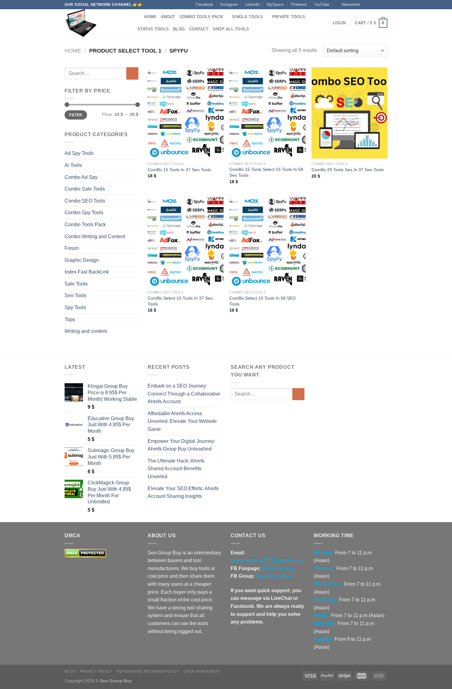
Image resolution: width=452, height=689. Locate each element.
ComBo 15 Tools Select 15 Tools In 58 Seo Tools (266, 172)
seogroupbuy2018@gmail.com (266, 560)
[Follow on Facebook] (367, 4)
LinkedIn (252, 4)
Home (150, 16)
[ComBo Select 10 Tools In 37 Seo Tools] (186, 241)
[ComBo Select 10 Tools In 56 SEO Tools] (267, 241)
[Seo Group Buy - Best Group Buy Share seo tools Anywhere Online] (95, 23)
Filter (75, 115)
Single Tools (247, 16)
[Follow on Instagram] (373, 4)
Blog (179, 29)
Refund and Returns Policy (148, 671)
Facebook (204, 4)
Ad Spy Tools (79, 153)
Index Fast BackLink (87, 271)
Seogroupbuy (278, 568)
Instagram (229, 4)
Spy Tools (75, 307)
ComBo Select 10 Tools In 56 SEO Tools (262, 301)
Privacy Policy (96, 671)
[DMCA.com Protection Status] (85, 552)
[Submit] (132, 73)
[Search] (137, 17)
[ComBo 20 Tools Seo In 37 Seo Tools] (349, 112)
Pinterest (299, 4)
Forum (72, 248)
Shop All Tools (231, 29)
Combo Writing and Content (95, 236)
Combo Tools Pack (201, 16)
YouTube (321, 4)
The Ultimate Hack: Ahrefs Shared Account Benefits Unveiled (176, 468)
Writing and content (86, 331)
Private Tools (288, 16)
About (168, 16)
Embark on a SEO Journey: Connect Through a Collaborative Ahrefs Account (184, 393)
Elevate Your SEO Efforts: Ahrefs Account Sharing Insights (183, 492)
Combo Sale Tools (85, 188)
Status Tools (153, 29)
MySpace (275, 4)
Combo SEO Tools (85, 200)
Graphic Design (82, 260)
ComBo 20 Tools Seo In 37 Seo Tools (347, 169)
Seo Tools (75, 295)
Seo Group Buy (274, 576)
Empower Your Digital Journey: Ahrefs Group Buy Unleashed (181, 445)
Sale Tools (76, 283)
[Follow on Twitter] (378, 4)
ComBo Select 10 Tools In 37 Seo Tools (180, 301)
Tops (70, 319)
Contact (198, 29)
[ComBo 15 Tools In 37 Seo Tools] (186, 112)
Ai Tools (73, 165)
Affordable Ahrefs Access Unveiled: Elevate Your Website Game (182, 421)
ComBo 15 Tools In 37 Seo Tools (179, 169)
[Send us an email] (384, 4)
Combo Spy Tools (84, 212)
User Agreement (202, 671)
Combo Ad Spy (81, 177)
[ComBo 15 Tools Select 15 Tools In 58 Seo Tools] (267, 112)
